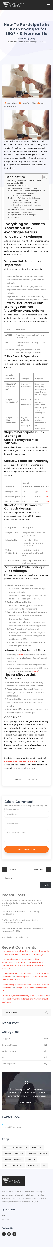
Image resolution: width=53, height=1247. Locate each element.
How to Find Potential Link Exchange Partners (28, 191)
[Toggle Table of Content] (43, 177)
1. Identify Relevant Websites (24, 193)
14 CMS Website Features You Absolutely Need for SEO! (20, 912)
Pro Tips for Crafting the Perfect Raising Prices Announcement (20, 921)
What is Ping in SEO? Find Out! (15, 937)
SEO (3, 1057)
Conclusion (15, 217)
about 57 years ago (13, 1127)
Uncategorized (9, 1063)
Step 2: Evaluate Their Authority (25, 203)
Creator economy (13, 1165)
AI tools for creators (15, 1147)
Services (5, 1219)
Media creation (9, 1051)
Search (8, 878)
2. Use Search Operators (23, 196)
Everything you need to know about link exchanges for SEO (24, 181)
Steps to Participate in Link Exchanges (25, 198)
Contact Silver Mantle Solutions (20, 761)
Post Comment (25, 849)
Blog (3, 1215)
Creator (31, 1159)
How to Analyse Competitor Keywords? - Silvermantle (25, 996)
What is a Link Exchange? (19, 186)
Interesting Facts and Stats (21, 212)
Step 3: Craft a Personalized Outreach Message (28, 206)
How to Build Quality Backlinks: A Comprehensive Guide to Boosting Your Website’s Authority (23, 965)
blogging (37, 1147)
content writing (13, 1159)
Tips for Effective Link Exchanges (23, 215)
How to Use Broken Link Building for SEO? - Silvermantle (25, 951)
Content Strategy (10, 1045)
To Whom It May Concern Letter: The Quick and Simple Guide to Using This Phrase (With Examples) (22, 903)
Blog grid (6, 1039)
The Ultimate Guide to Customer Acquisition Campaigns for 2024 (22, 929)
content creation (13, 1153)
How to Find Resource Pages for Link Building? (24, 954)
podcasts (33, 1165)
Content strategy (37, 1153)
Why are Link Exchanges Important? (24, 188)
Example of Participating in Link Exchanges (27, 209)
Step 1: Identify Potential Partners (26, 200)
